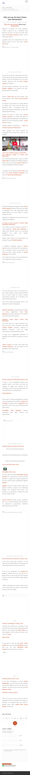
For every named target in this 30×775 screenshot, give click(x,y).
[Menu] (26, 1)
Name (20, 735)
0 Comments (13, 22)
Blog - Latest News (7, 7)
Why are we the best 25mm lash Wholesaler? (15, 18)
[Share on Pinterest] (12, 718)
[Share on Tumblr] (17, 718)
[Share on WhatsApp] (9, 718)
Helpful (20, 22)
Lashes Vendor (7, 344)
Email (20, 740)
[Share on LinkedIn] (15, 718)
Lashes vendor (10, 773)
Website (20, 745)
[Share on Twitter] (6, 718)
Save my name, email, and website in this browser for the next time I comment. (15, 750)
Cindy (25, 22)
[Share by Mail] (26, 718)
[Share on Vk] (20, 718)
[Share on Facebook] (3, 718)
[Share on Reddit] (23, 718)
